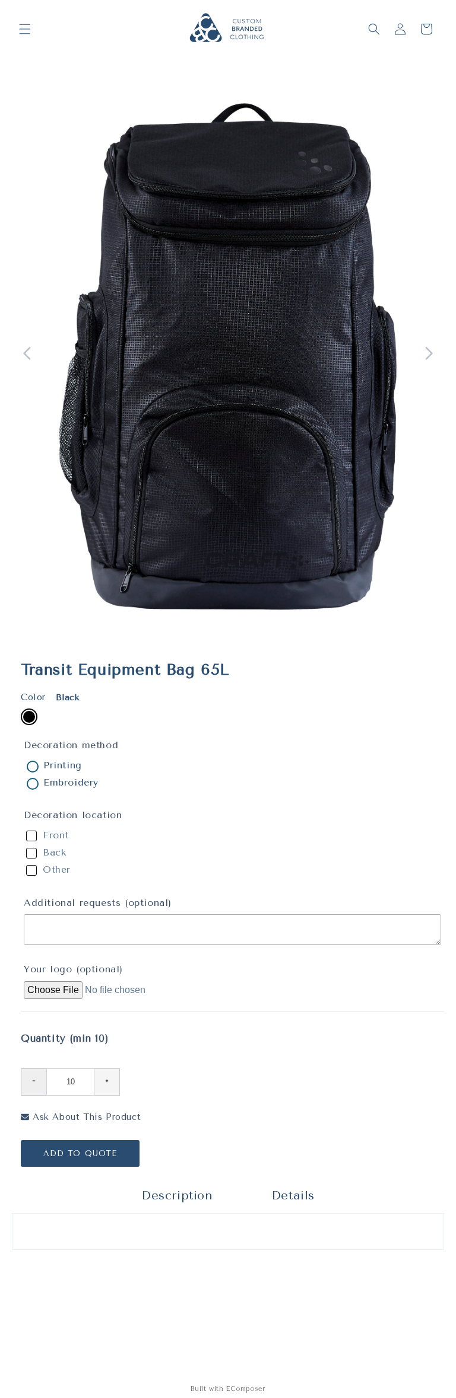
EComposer (245, 1389)
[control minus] (33, 1082)
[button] (25, 29)
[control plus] (107, 1082)
